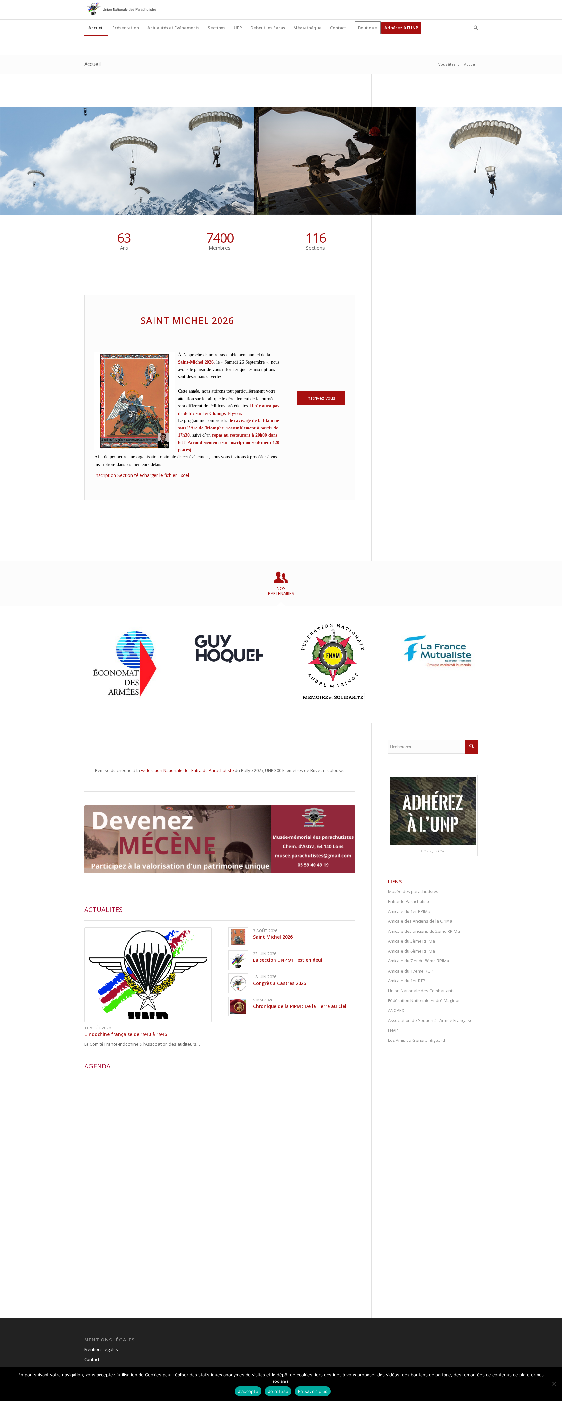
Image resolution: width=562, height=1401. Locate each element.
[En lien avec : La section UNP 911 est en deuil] (238, 960)
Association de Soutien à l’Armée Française (430, 1020)
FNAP (393, 1030)
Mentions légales (101, 1349)
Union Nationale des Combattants (421, 991)
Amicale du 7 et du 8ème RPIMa (418, 961)
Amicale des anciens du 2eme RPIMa (424, 931)
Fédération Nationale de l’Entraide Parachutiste (187, 770)
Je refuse (278, 1391)
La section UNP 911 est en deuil (288, 960)
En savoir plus (313, 1391)
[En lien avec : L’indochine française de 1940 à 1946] (148, 974)
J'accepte (248, 1391)
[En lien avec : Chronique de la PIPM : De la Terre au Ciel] (238, 1006)
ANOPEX (396, 1010)
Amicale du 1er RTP (406, 981)
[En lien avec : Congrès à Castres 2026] (238, 983)
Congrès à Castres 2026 (279, 983)
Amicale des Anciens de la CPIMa (420, 921)
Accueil (92, 64)
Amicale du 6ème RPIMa (411, 951)
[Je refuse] (554, 1384)
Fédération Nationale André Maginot (424, 1000)
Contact (91, 1359)
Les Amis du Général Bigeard (416, 1040)
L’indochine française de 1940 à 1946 (125, 1034)
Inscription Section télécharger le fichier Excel (142, 475)
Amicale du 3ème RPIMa (411, 941)
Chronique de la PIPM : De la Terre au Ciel (299, 1006)
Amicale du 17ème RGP (410, 971)
